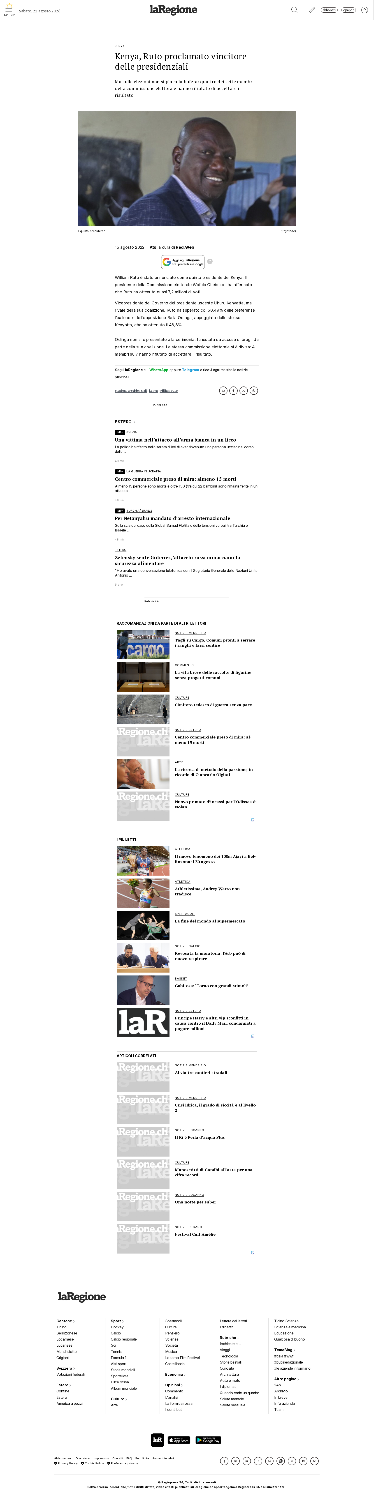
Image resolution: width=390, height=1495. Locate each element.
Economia (174, 1374)
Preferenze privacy (124, 1463)
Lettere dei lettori (233, 1321)
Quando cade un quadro (239, 1393)
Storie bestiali (230, 1362)
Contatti (117, 1458)
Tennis (116, 1351)
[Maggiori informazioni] (210, 262)
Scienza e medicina (290, 1327)
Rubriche (228, 1337)
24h (277, 1385)
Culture (118, 1399)
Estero (62, 1385)
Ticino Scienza (286, 1321)
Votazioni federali (70, 1374)
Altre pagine (285, 1379)
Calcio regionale (124, 1339)
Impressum (101, 1458)
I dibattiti (226, 1327)
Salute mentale (232, 1399)
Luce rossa (120, 1382)
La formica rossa (179, 1403)
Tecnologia (229, 1356)
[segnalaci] (312, 10)
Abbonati (329, 10)
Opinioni (173, 1385)
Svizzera (64, 1368)
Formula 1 (118, 1357)
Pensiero (172, 1333)
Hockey (117, 1327)
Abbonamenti (63, 1458)
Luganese (64, 1345)
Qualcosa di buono (289, 1339)
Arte (114, 1405)
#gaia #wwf (284, 1356)
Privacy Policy (67, 1463)
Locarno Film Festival (182, 1357)
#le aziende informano (292, 1368)
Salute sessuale (232, 1405)
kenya (153, 391)
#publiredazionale (288, 1362)
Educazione (284, 1333)
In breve (281, 1397)
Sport (116, 1321)
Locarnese (65, 1339)
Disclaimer (83, 1458)
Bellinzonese (66, 1333)
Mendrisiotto (66, 1351)
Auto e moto (230, 1380)
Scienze (172, 1339)
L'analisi (171, 1397)
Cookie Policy (94, 1463)
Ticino (61, 1327)
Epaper (348, 10)
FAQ (129, 1458)
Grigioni (62, 1357)
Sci (113, 1345)
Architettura (229, 1374)
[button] (224, 1461)
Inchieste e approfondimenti (233, 1344)
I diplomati (228, 1386)
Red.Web (185, 247)
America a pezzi (69, 1403)
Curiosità (227, 1368)
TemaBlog (283, 1350)
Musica (171, 1351)
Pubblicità (142, 1458)
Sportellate (119, 1376)
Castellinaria (175, 1364)
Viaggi (225, 1350)
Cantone (64, 1321)
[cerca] (294, 10)
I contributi (173, 1409)
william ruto (169, 391)
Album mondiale (124, 1388)
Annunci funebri (163, 1458)
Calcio (116, 1333)
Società (171, 1345)
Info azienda (284, 1403)
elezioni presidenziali (131, 391)
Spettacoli (173, 1321)
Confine (62, 1391)
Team (278, 1409)
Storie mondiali (123, 1370)
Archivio (281, 1391)
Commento (174, 1391)
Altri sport (118, 1364)
